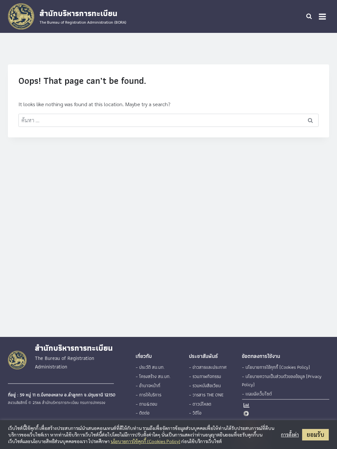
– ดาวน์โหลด (200, 404)
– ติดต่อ (142, 412)
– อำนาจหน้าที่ (148, 385)
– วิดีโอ (195, 412)
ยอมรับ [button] (315, 434)
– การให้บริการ (148, 394)
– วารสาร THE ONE (206, 394)
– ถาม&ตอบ (146, 404)
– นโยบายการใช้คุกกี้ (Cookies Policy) (276, 367)
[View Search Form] (309, 16)
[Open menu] (322, 16)
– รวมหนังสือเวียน (205, 385)
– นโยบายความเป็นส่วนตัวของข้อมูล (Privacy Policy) (282, 380)
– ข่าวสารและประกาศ (207, 367)
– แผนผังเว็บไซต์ (257, 393)
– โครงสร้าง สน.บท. (153, 376)
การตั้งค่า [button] (290, 434)
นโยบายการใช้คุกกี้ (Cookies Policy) (145, 441)
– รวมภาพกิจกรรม (205, 376)
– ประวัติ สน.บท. (150, 367)
